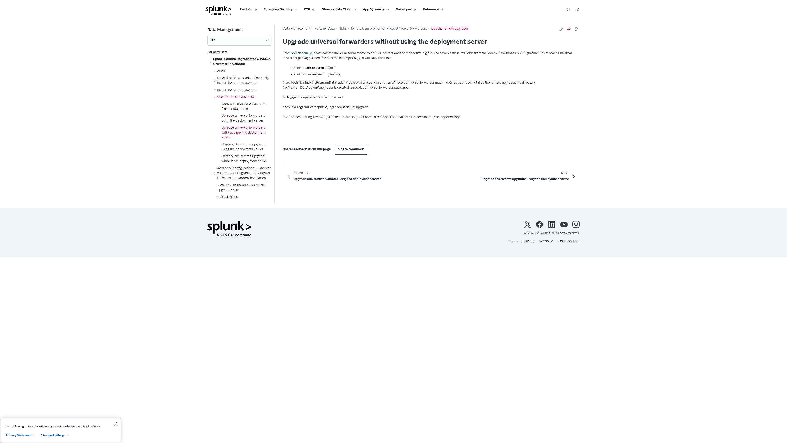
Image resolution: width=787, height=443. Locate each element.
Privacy (528, 241)
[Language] (577, 9)
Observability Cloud (336, 9)
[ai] (569, 29)
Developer (403, 9)
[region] (60, 430)
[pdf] (577, 29)
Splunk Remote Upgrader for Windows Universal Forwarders (383, 29)
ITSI (307, 9)
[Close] (115, 424)
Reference (431, 9)
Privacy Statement (19, 435)
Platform (245, 9)
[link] (561, 29)
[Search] (568, 9)
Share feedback (351, 149)
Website (546, 241)
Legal (513, 241)
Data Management (296, 29)
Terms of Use (569, 241)
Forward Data (325, 29)
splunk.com (299, 53)
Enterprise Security (278, 9)
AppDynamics (373, 9)
